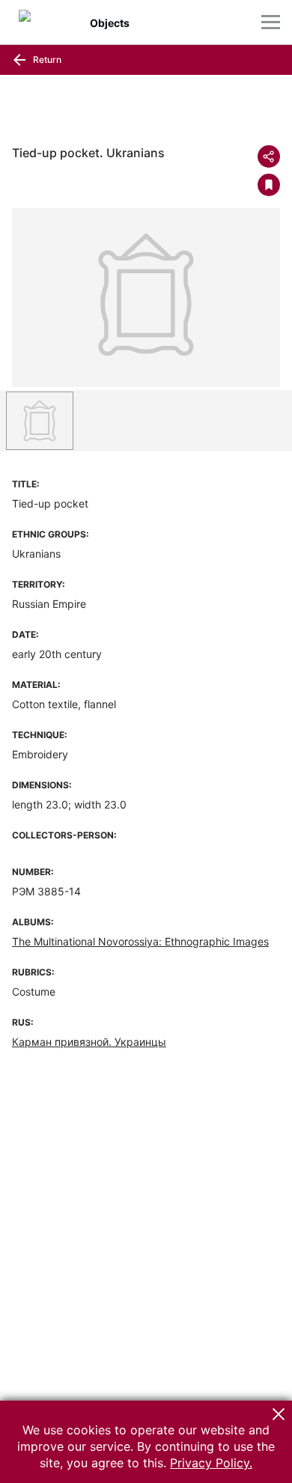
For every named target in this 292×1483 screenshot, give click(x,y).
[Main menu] (271, 22)
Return (46, 59)
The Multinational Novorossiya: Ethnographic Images (140, 941)
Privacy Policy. (211, 1462)
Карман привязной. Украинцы (89, 1041)
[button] (278, 1414)
